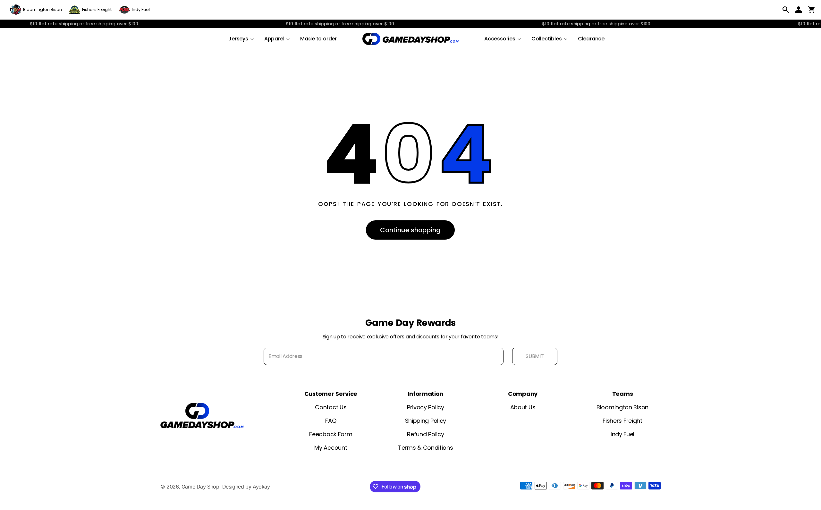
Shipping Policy (425, 421)
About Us (523, 407)
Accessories (499, 38)
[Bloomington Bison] (36, 10)
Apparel (274, 38)
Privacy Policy (425, 407)
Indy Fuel (622, 434)
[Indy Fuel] (134, 10)
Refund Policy (425, 434)
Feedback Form (330, 434)
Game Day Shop (200, 486)
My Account (330, 448)
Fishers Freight (622, 421)
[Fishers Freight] (90, 10)
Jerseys (238, 38)
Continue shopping (410, 229)
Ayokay (261, 486)
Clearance (591, 38)
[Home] (410, 39)
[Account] (798, 9)
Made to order (318, 38)
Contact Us (330, 407)
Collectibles (546, 38)
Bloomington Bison (622, 407)
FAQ (330, 421)
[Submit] (534, 356)
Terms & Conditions (425, 448)
